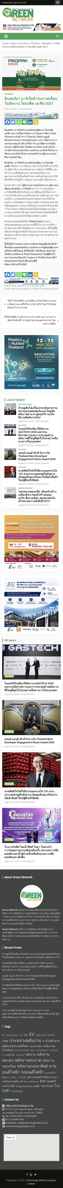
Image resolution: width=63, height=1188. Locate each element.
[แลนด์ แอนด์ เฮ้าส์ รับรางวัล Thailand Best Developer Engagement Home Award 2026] (10, 454)
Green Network (25, 109)
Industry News (25, 405)
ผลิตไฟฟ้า (10, 1055)
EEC (21, 1035)
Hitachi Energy (40, 1035)
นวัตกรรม (49, 1046)
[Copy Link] (35, 122)
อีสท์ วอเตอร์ (48, 1081)
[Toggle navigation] (6, 36)
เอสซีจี (36, 1086)
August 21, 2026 (11, 861)
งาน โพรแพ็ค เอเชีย (35, 286)
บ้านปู (17, 1050)
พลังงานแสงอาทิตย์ (32, 1066)
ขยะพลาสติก (35, 1046)
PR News (8, 94)
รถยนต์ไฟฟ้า (32, 1072)
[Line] (24, 122)
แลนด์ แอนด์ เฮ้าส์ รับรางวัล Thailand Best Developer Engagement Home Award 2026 (37, 456)
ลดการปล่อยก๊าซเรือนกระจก (42, 1077)
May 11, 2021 (10, 109)
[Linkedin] (30, 122)
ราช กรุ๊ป (22, 1077)
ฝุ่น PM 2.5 (20, 1055)
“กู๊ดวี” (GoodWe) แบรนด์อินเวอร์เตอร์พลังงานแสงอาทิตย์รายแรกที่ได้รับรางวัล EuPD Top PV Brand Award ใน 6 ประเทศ (31, 304)
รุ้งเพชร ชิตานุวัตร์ (12, 289)
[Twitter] (13, 122)
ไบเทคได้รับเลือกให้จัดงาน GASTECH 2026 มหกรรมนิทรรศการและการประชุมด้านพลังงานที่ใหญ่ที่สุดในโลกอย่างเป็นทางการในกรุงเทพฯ (38, 435)
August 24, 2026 (25, 484)
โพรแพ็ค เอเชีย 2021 (49, 289)
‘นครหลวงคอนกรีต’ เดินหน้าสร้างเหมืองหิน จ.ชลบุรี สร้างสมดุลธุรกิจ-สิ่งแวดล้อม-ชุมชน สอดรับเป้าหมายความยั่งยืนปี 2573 (37, 496)
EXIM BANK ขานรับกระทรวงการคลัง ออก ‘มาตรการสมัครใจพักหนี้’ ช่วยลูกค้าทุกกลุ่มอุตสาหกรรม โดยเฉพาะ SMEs (30, 320)
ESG (26, 1035)
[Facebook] (7, 122)
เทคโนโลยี (8, 1086)
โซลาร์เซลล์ (47, 1086)
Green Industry (25, 488)
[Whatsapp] (18, 122)
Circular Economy (12, 1035)
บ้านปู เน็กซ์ (25, 1050)
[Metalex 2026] (31, 579)
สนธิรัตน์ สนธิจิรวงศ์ (12, 1081)
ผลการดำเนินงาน (42, 1050)
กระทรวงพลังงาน (25, 1040)
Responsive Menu (58, 2)
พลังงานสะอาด (28, 1060)
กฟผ (5, 1041)
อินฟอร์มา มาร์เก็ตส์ (30, 289)
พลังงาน (30, 1054)
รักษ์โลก (13, 1078)
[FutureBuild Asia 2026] (31, 25)
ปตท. (32, 1050)
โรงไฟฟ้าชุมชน (17, 1091)
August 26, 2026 (25, 421)
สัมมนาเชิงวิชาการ (31, 1082)
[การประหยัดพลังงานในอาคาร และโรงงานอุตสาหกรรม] (31, 114)
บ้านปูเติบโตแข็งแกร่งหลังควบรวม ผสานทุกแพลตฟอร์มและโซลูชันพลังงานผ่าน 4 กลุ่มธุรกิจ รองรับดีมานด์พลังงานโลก (37, 412)
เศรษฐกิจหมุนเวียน (24, 1086)
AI (3, 1035)
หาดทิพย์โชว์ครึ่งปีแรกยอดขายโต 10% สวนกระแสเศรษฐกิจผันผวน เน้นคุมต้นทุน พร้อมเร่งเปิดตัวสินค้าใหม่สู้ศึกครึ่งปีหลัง (38, 475)
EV (31, 1034)
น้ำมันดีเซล (7, 1050)
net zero (51, 1035)
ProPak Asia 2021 (18, 286)
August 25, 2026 (25, 463)
